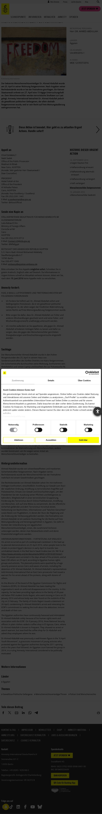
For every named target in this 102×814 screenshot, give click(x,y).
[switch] (38, 430)
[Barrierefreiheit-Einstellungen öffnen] (97, 411)
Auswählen (51, 440)
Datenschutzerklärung (14, 416)
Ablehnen (18, 440)
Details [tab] (51, 380)
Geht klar (83, 440)
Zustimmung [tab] (18, 380)
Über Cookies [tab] (84, 380)
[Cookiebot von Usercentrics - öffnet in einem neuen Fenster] (87, 373)
